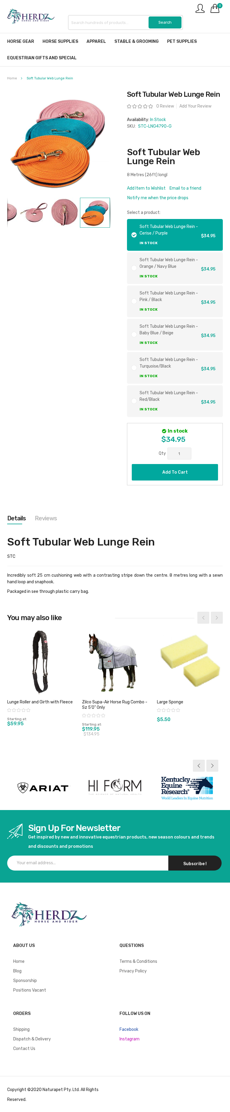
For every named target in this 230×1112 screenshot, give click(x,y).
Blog (17, 971)
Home (12, 78)
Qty (162, 453)
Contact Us (24, 1048)
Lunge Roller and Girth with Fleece (40, 702)
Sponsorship (25, 980)
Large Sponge (170, 702)
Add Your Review (195, 106)
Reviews (46, 518)
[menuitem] (20, 41)
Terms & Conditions (138, 961)
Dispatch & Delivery (32, 1039)
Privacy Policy (133, 971)
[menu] (115, 49)
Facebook (128, 1029)
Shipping (21, 1029)
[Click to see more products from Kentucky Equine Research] (187, 788)
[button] (34, 212)
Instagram (129, 1039)
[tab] (16, 518)
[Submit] (165, 22)
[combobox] (125, 22)
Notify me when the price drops (157, 197)
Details (16, 518)
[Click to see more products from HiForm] (115, 788)
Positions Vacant (29, 990)
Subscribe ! (195, 863)
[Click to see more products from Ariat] (43, 788)
